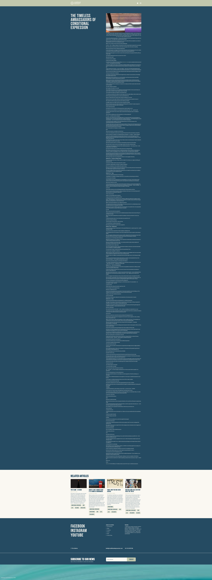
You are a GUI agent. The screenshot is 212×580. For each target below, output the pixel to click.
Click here (107, 463)
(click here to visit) (125, 62)
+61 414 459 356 (129, 548)
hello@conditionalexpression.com (114, 548)
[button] (137, 3)
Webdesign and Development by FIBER (8, 577)
